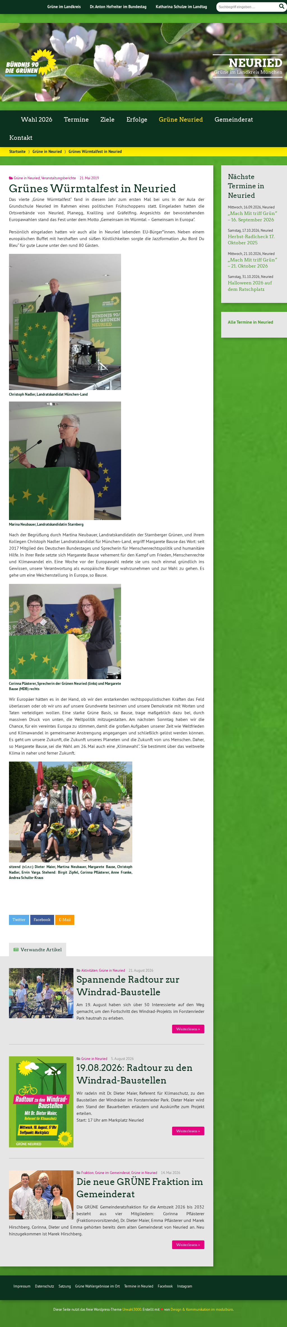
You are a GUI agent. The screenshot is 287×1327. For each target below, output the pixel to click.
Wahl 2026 (36, 119)
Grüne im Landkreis (64, 6)
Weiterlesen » (188, 1029)
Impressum (22, 1286)
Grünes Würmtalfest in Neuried (92, 188)
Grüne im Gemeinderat (112, 1172)
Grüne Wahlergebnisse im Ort (97, 1286)
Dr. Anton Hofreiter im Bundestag (118, 6)
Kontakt (21, 137)
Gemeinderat (234, 119)
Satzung (65, 1286)
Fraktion (87, 1172)
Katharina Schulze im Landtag (181, 6)
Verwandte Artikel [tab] (41, 949)
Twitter (19, 920)
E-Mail (65, 920)
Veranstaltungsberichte (58, 178)
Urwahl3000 (131, 1309)
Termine (76, 119)
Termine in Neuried (138, 1286)
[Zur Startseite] (30, 75)
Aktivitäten (89, 970)
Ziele (108, 119)
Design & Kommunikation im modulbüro (202, 1309)
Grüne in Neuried (47, 151)
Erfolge (136, 119)
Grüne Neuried (181, 119)
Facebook (42, 920)
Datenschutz (44, 1286)
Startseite (17, 151)
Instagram (184, 1286)
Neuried (255, 63)
